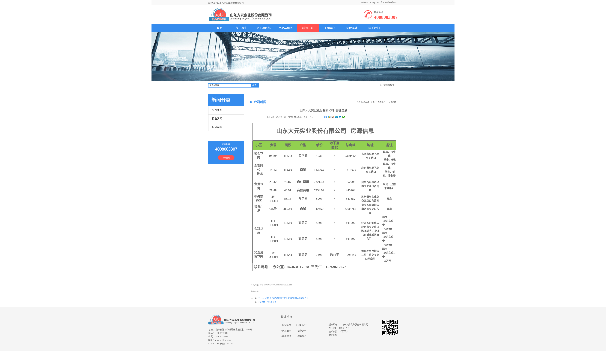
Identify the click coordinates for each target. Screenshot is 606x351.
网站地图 (364, 2)
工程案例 (330, 28)
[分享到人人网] (340, 117)
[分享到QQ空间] (329, 117)
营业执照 (333, 335)
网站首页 (286, 325)
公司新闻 (217, 110)
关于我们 (241, 28)
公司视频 (217, 127)
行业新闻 (217, 118)
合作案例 (302, 331)
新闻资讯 (286, 336)
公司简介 (302, 325)
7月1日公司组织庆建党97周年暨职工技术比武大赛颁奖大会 (283, 298)
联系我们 (374, 28)
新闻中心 (307, 28)
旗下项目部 (263, 28)
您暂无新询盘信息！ (389, 2)
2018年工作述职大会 (267, 302)
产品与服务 (286, 28)
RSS (372, 2)
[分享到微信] (343, 117)
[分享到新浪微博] (333, 117)
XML (377, 2)
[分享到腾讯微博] (336, 117)
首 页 (219, 28)
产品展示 (286, 331)
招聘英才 (352, 28)
